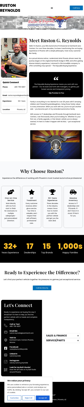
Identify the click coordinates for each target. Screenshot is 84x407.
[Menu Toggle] (52, 8)
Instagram (14, 360)
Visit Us (13, 338)
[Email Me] (5, 332)
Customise (14, 398)
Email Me (13, 331)
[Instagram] (5, 361)
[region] (28, 390)
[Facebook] (5, 348)
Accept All (43, 398)
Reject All (28, 398)
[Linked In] (5, 355)
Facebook (14, 347)
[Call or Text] (5, 325)
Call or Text (15, 324)
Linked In (13, 354)
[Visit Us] (5, 340)
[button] (56, 144)
